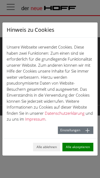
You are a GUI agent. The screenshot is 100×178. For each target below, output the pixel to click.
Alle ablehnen (47, 147)
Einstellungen (70, 130)
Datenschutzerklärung (65, 113)
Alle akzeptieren (78, 147)
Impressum (35, 119)
